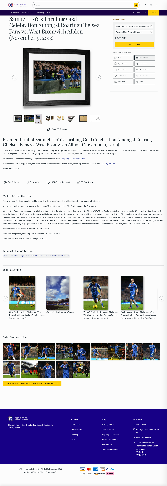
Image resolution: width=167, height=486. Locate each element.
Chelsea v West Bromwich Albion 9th (57, 256)
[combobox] (83, 5)
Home (6, 256)
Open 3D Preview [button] (59, 129)
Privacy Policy (108, 425)
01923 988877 (142, 425)
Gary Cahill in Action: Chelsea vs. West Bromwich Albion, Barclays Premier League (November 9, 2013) (27, 315)
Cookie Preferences (110, 450)
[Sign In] (156, 5)
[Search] (136, 5)
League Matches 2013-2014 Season (31, 256)
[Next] (98, 77)
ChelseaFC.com (139, 13)
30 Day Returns (108, 164)
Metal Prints (107, 445)
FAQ (104, 419)
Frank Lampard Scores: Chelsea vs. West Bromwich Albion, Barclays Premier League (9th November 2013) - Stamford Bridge (138, 315)
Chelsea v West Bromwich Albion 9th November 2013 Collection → (32, 383)
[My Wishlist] (145, 5)
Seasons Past (14, 256)
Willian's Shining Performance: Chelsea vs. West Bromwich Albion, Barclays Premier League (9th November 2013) (101, 315)
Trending (40, 13)
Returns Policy (108, 430)
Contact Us (138, 419)
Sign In (153, 13)
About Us (75, 419)
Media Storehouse (47, 472)
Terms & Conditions (110, 440)
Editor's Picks (27, 13)
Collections (14, 13)
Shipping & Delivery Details (73, 159)
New (49, 13)
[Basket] (150, 5)
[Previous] (14, 77)
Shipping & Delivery (110, 435)
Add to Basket (134, 44)
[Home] (18, 5)
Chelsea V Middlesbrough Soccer (60, 312)
